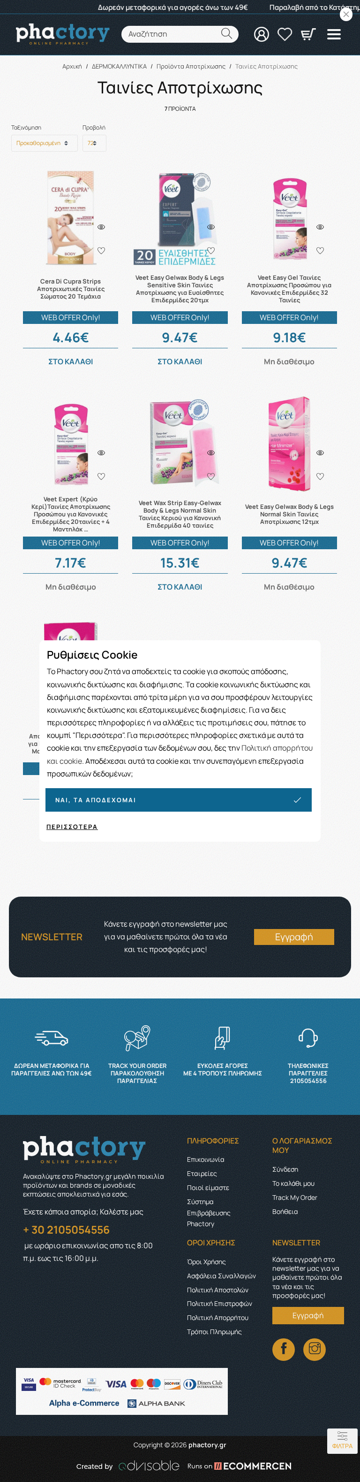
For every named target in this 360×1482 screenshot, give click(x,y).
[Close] (346, 14)
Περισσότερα (72, 826)
